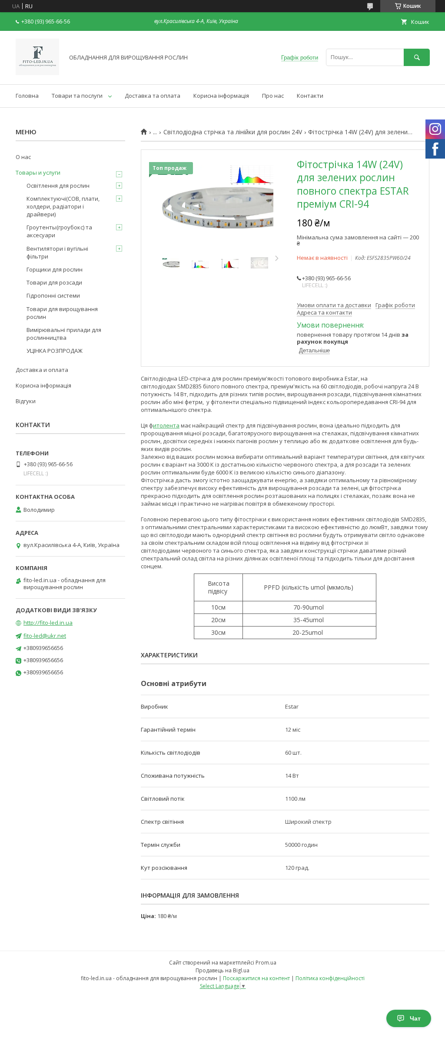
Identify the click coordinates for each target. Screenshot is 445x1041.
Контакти (310, 95)
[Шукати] (417, 57)
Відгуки (26, 401)
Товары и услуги (38, 172)
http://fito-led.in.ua (48, 622)
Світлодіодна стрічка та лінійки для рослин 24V (232, 132)
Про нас (273, 95)
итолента (166, 425)
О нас (23, 157)
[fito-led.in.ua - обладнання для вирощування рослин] (37, 73)
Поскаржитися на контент (256, 978)
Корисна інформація (221, 95)
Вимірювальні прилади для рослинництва (64, 333)
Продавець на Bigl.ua (222, 970)
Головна (27, 95)
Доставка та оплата (152, 95)
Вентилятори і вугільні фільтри (57, 252)
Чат (415, 1018)
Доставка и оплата (42, 370)
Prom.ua (266, 962)
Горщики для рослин (55, 269)
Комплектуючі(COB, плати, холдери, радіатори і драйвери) (63, 206)
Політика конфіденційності (330, 978)
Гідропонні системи (53, 295)
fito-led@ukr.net (44, 635)
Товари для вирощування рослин (62, 313)
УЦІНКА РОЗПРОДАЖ (55, 351)
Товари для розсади (54, 282)
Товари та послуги (77, 95)
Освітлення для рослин (58, 185)
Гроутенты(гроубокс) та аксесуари (59, 231)
